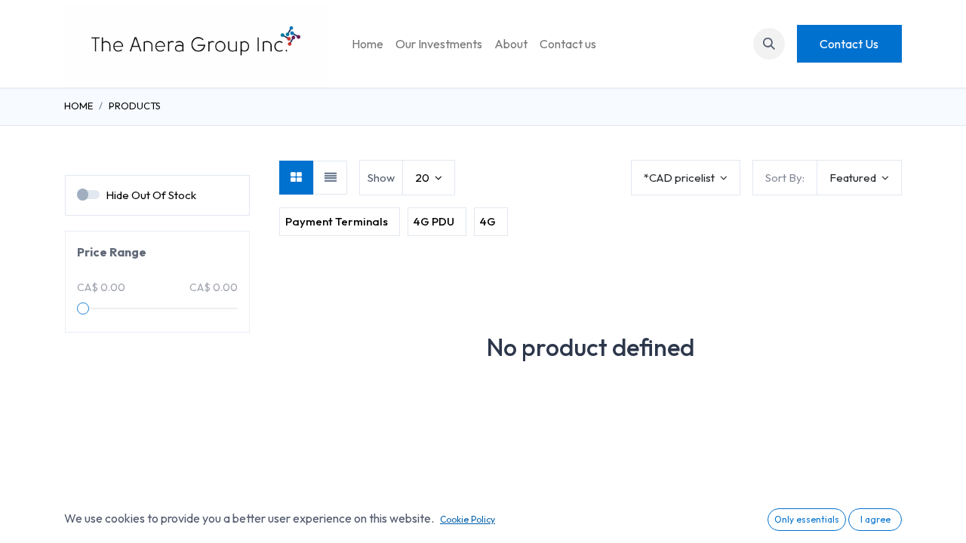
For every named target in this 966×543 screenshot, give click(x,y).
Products (135, 106)
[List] (330, 178)
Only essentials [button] (806, 519)
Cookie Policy (467, 519)
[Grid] (296, 178)
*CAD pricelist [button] (680, 177)
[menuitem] (367, 44)
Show (381, 177)
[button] (769, 44)
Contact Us (849, 43)
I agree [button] (875, 519)
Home (78, 106)
